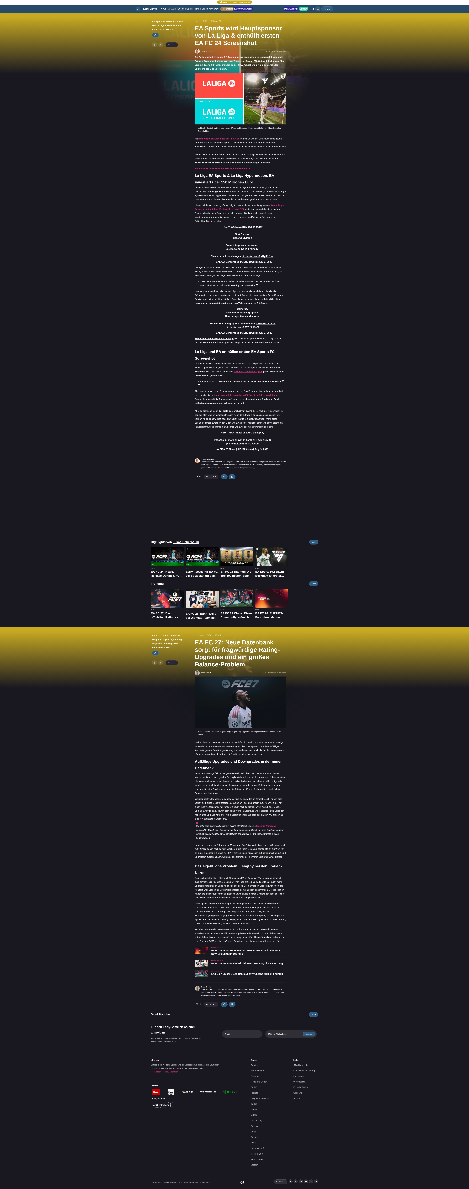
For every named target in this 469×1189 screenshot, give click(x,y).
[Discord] (301, 1181)
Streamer (171, 9)
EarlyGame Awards (243, 9)
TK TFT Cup (257, 1154)
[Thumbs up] (155, 35)
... (254, 468)
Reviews (255, 1126)
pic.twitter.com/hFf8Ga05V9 (242, 443)
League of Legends (260, 1098)
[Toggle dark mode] (313, 9)
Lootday (303, 9)
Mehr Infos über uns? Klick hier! (164, 1072)
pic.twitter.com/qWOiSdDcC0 (242, 327)
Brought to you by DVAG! (241, 2)
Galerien (255, 1137)
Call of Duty (256, 1120)
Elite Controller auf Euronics (266, 381)
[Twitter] (291, 1181)
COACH (218, 635)
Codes (254, 1104)
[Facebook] (296, 1181)
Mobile (254, 1109)
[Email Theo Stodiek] (232, 1004)
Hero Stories (227, 9)
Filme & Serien (201, 9)
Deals (253, 1131)
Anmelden (309, 1034)
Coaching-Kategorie (265, 826)
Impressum (298, 1076)
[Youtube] (306, 1181)
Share (173, 45)
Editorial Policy (300, 1087)
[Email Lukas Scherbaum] (232, 476)
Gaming (188, 9)
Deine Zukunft (257, 1148)
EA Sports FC (216, 21)
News (163, 9)
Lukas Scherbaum (208, 459)
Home (197, 21)
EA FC (181, 9)
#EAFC (267, 440)
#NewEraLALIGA (237, 227)
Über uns (297, 1093)
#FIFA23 (257, 440)
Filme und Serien (259, 1082)
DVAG (211, 830)
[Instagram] (311, 1181)
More (314, 1014)
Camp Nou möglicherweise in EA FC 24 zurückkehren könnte (245, 395)
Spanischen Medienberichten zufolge (214, 338)
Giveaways (214, 9)
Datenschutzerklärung (304, 1070)
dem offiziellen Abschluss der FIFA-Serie (219, 139)
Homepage (199, 635)
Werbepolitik (299, 1082)
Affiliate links (302, 1065)
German (279, 1182)
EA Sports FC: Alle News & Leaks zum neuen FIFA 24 (222, 168)
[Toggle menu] (138, 8)
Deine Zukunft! (291, 9)
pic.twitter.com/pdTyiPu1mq (258, 256)
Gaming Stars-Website (243, 285)
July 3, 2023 (265, 262)
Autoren (297, 1098)
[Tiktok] (316, 1181)
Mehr (314, 542)
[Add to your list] (160, 44)
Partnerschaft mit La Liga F (248, 371)
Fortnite (254, 1093)
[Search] (317, 8)
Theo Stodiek (206, 987)
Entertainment (257, 1070)
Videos (254, 1115)
